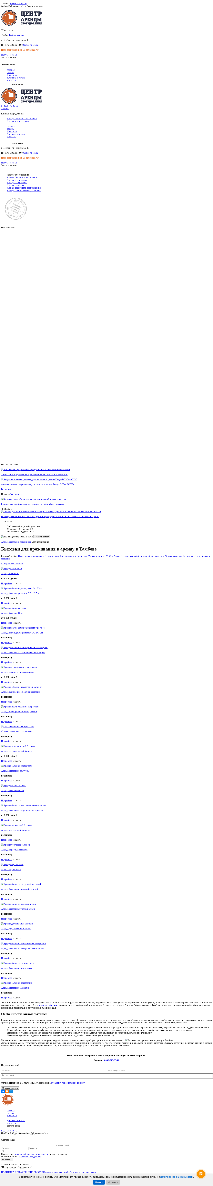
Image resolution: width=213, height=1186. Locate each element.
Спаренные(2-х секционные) (91, 556)
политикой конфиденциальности (31, 1154)
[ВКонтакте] (3, 1091)
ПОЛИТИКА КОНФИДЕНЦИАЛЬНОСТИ (23, 1172)
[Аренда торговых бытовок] (15, 845)
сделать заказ (16, 84)
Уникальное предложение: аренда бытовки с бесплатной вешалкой (34, 474)
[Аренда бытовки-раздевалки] (16, 983)
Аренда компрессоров (18, 121)
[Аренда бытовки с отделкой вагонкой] (21, 884)
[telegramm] (6, 1137)
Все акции (6, 489)
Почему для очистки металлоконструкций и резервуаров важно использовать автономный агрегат (50, 516)
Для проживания (67, 556)
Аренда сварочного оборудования (24, 188)
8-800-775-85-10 (111, 1060)
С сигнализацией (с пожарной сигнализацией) (144, 556)
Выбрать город (16, 35)
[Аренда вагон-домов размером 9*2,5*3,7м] (23, 628)
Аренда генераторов (17, 182)
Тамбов (5, 108)
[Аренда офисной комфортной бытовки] (21, 687)
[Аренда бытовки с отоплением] (17, 963)
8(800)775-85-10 (9, 55)
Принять (99, 1182)
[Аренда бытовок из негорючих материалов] (23, 943)
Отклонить (113, 1182)
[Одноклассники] (7, 1091)
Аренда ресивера (15, 185)
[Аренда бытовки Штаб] (13, 785)
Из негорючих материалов (31, 556)
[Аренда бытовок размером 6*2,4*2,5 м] (21, 588)
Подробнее (6, 583)
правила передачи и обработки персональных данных (72, 1172)
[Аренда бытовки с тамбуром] (16, 766)
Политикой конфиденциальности (176, 1177)
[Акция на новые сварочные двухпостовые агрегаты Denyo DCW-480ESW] (39, 479)
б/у (107, 556)
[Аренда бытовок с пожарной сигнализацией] (24, 647)
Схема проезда (30, 45)
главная (10, 70)
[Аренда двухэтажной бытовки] (17, 923)
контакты (11, 80)
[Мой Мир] (11, 1091)
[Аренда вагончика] (11, 568)
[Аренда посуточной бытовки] (16, 825)
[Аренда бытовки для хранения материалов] (23, 805)
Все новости (16, 494)
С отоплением (52, 556)
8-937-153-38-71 (9, 1130)
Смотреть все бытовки (12, 563)
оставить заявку (41, 537)
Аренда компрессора (17, 180)
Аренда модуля (174, 556)
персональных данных (30, 1156)
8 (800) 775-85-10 (18, 3)
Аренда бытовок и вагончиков (22, 118)
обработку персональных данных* (68, 1083)
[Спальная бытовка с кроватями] (17, 726)
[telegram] (10, 62)
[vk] (3, 62)
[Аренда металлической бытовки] (18, 746)
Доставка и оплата (16, 77)
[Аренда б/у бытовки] (12, 864)
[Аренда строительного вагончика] (19, 667)
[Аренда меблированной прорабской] (20, 706)
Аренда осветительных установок (24, 190)
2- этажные (188, 556)
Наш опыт (12, 75)
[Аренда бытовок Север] (13, 608)
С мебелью (114, 556)
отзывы (10, 72)
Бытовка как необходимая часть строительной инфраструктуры (32, 504)
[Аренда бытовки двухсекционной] (19, 904)
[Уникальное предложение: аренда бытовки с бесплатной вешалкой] (35, 469)
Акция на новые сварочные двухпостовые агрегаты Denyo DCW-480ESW (37, 484)
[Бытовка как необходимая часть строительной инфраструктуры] (33, 499)
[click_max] (7, 62)
